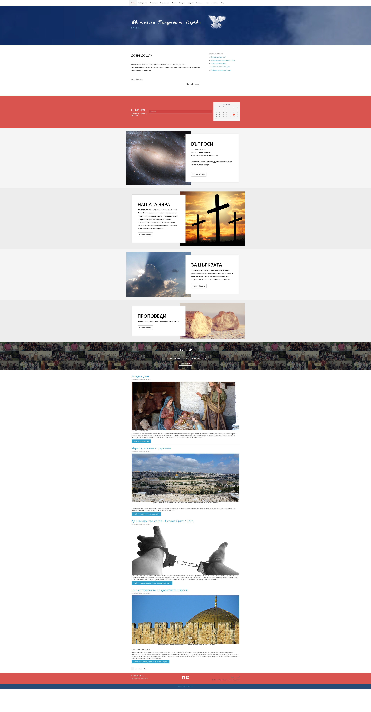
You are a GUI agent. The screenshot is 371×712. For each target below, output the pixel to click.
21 (229, 114)
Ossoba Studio (189, 686)
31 (216, 118)
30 (237, 116)
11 (219, 112)
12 (223, 112)
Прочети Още (199, 174)
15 (233, 112)
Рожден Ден (140, 376)
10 (216, 112)
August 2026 (226, 104)
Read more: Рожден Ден (141, 441)
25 (219, 116)
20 (226, 114)
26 (223, 116)
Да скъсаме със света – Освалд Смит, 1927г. (163, 521)
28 (229, 116)
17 (216, 114)
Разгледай (185, 363)
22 (233, 114)
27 (226, 116)
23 (237, 114)
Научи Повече (199, 286)
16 (237, 112)
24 (216, 116)
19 (223, 114)
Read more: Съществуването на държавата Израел (151, 662)
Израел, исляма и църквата (151, 448)
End (145, 669)
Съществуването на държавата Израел (160, 590)
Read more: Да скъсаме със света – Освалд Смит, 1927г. (152, 583)
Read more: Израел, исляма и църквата (146, 514)
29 (233, 116)
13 (226, 112)
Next (140, 669)
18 (219, 114)
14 (229, 112)
